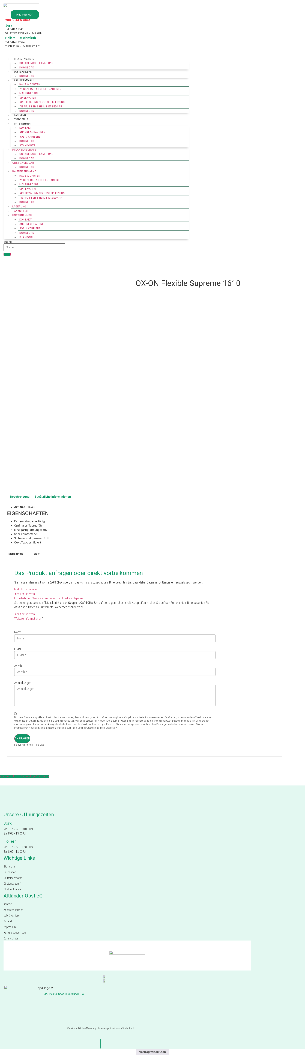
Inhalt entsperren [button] (24, 594)
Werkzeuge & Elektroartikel (40, 88)
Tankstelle (21, 119)
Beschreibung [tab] (19, 496)
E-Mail (17, 649)
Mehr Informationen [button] (26, 589)
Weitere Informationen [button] (27, 618)
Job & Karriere (30, 136)
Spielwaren (27, 97)
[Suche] (7, 254)
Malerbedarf (28, 93)
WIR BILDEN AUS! (17, 20)
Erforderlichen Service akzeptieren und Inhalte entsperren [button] (49, 598)
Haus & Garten (29, 84)
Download (26, 67)
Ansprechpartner (32, 132)
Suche (8, 241)
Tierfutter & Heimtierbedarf (40, 106)
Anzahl (18, 666)
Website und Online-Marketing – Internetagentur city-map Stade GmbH (100, 1028)
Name (18, 632)
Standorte (27, 237)
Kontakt (25, 127)
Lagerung (20, 115)
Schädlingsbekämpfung (36, 63)
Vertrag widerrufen (152, 1052)
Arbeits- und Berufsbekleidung (42, 102)
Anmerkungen (22, 683)
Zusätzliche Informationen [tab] (53, 496)
